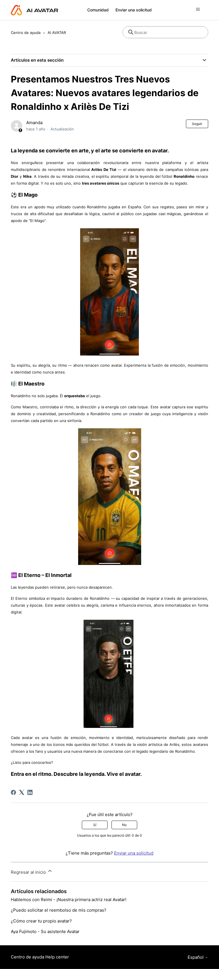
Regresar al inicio (29, 872)
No (124, 825)
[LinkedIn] (30, 792)
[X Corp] (21, 792)
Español (196, 957)
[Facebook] (13, 792)
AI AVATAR (57, 32)
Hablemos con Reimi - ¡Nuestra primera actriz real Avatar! (68, 899)
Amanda (34, 122)
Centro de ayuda (25, 32)
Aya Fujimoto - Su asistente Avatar (45, 931)
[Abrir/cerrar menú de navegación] (198, 9)
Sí (94, 825)
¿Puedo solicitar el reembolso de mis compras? (58, 910)
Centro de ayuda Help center (40, 957)
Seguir (197, 124)
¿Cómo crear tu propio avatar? (41, 921)
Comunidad (98, 9)
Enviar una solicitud (133, 9)
